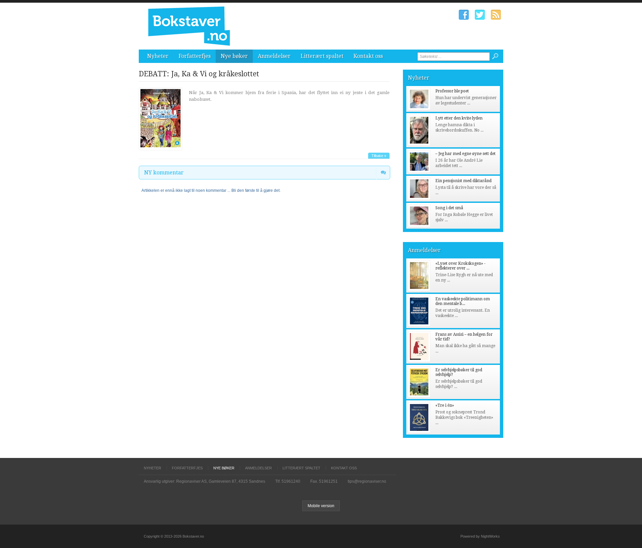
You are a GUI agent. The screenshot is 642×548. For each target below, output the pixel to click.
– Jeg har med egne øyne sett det (465, 153)
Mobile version (321, 505)
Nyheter (158, 56)
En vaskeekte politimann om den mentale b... (462, 301)
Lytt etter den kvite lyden (459, 118)
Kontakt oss (368, 56)
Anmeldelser (274, 56)
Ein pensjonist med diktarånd (463, 180)
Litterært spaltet (322, 56)
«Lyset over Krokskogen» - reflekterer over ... (460, 265)
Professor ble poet (452, 91)
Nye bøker (234, 56)
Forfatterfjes (195, 56)
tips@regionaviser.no (367, 481)
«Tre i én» (444, 405)
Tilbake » (378, 156)
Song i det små (449, 208)
